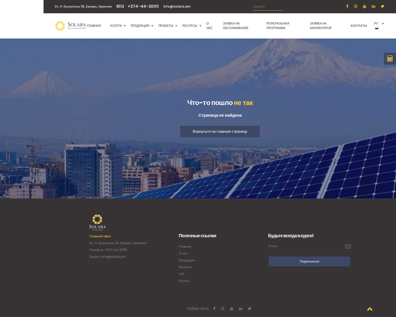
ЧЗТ (182, 274)
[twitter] (382, 6)
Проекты (185, 267)
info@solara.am (176, 6)
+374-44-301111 (143, 6)
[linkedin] (373, 6)
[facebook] (347, 6)
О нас (183, 253)
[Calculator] (390, 58)
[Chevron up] (370, 308)
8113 (120, 6)
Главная (185, 246)
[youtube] (364, 6)
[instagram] (355, 6)
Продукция (187, 260)
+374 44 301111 (116, 250)
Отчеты (184, 280)
